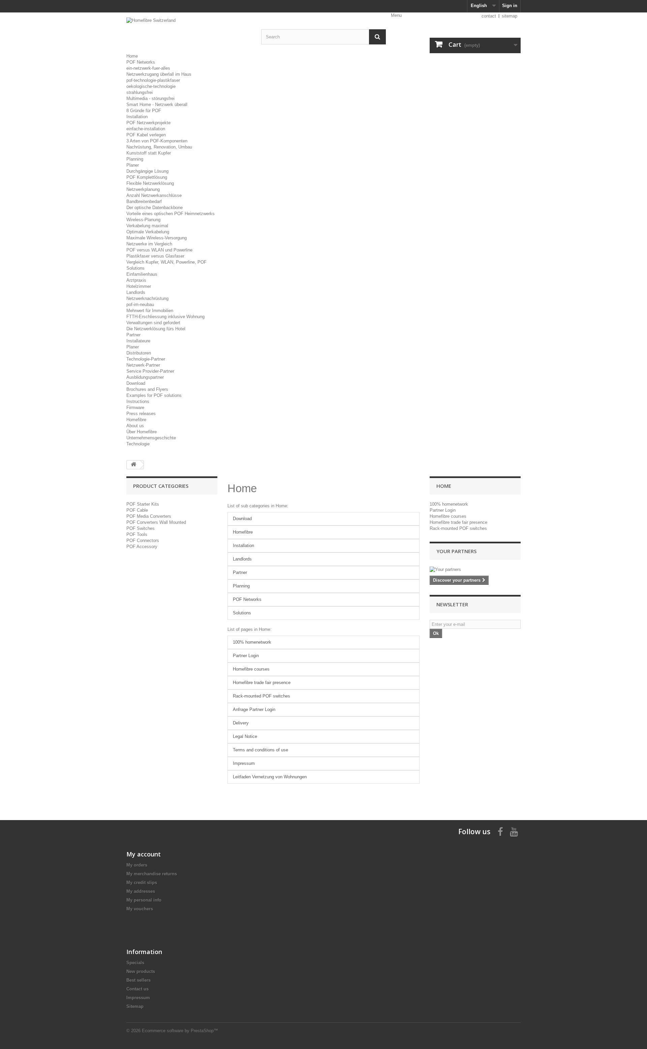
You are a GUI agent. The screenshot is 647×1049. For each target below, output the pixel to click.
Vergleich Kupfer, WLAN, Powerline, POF (166, 262)
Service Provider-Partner (150, 371)
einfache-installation (145, 128)
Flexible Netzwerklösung (150, 183)
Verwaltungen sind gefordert (153, 322)
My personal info (143, 900)
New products (140, 971)
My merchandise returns (151, 873)
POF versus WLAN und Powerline (159, 249)
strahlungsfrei (139, 92)
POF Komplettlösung (146, 177)
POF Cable (137, 510)
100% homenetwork (252, 642)
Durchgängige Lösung (147, 171)
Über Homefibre (141, 431)
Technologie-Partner (145, 359)
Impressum (244, 763)
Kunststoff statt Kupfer (148, 153)
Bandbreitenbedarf (144, 201)
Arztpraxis (136, 280)
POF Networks (140, 62)
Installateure (138, 340)
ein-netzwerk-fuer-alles (148, 68)
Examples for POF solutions (154, 395)
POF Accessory (141, 546)
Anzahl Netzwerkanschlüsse (154, 195)
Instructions (137, 401)
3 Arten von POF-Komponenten (156, 140)
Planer (132, 165)
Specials (135, 962)
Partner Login (246, 655)
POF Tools (136, 534)
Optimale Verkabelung (147, 231)
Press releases (141, 413)
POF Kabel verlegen (146, 134)
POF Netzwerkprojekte (148, 122)
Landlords (135, 292)
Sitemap (135, 1006)
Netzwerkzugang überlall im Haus (158, 74)
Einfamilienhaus (141, 274)
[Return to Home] (133, 465)
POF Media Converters (148, 516)
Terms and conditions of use (260, 749)
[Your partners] (475, 570)
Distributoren (138, 353)
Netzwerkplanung (143, 189)
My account (143, 854)
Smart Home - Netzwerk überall (156, 104)
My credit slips (141, 882)
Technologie (138, 443)
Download (135, 383)
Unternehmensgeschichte (151, 437)
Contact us (137, 988)
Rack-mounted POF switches (261, 696)
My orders (136, 865)
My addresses (140, 891)
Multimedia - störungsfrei (150, 98)
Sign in (509, 5)
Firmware (135, 407)
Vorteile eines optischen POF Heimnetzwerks (170, 213)
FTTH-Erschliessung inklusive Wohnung (165, 316)
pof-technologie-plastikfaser (153, 80)
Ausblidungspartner (145, 377)
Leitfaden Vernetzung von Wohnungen (270, 776)
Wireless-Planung (143, 219)
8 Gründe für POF (143, 110)
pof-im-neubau (140, 304)
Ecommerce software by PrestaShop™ (180, 1030)
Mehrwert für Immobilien (149, 310)
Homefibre (136, 419)
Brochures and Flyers (147, 389)
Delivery (241, 722)
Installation (137, 116)
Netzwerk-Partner (143, 365)
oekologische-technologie (151, 86)
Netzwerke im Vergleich (149, 243)
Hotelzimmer (138, 286)
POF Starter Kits (142, 504)
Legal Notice (245, 736)
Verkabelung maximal (147, 225)
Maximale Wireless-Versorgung (156, 237)
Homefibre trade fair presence (261, 682)
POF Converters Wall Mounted (156, 522)
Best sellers (138, 980)
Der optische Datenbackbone (154, 207)
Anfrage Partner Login (254, 709)
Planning (134, 159)
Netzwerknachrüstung (147, 298)
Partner (133, 334)
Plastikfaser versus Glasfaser (155, 256)
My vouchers (139, 908)
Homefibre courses (251, 669)
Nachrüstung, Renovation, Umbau (159, 146)
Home (132, 56)
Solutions (135, 268)
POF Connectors (142, 540)
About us (135, 425)
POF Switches (140, 528)
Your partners (456, 551)
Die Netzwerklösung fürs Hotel (155, 328)
